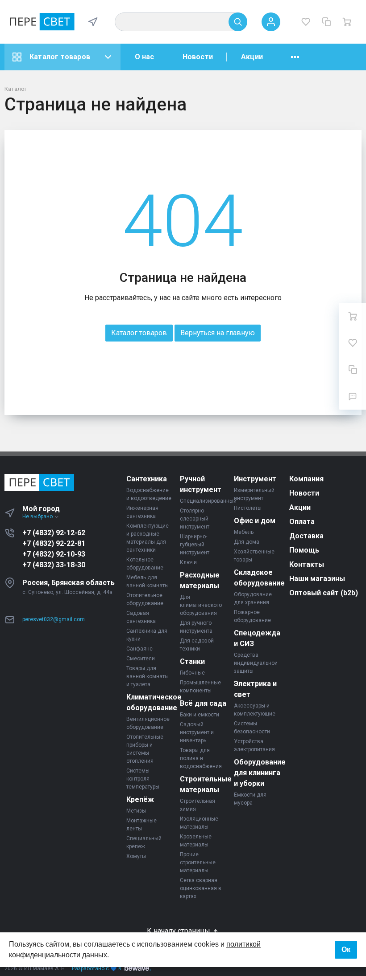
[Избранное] (306, 22)
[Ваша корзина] (347, 22)
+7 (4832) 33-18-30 (53, 565)
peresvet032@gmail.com (53, 619)
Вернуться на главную (217, 333)
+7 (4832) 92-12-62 (53, 533)
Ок (345, 949)
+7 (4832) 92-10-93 (53, 554)
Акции (252, 57)
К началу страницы (179, 931)
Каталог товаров (59, 57)
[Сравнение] (326, 22)
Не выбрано (38, 516)
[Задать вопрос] (352, 396)
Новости (198, 57)
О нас (144, 57)
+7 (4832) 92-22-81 (53, 543)
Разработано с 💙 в (96, 968)
